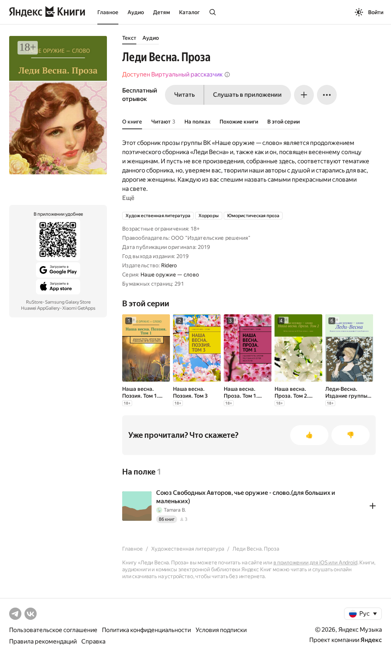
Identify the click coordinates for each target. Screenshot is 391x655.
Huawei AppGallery (40, 308)
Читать (184, 94)
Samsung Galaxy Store (67, 302)
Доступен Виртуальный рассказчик (172, 74)
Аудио (136, 12)
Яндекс (371, 640)
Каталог (189, 12)
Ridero (169, 265)
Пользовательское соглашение (53, 630)
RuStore (34, 302)
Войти (375, 12)
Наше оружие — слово (170, 274)
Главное (107, 12)
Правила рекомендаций (43, 641)
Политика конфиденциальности (146, 630)
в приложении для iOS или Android (315, 562)
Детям (161, 12)
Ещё (128, 198)
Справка (93, 641)
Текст (129, 38)
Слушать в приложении (247, 94)
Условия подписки (221, 630)
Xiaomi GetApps (78, 308)
